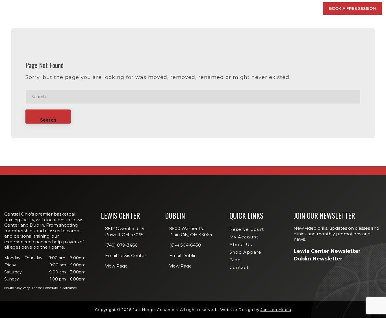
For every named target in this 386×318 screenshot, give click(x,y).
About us (240, 244)
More (301, 8)
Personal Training (231, 81)
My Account (270, 8)
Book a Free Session (352, 8)
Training (193, 8)
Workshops (224, 65)
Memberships (123, 8)
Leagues (220, 73)
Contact (239, 267)
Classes (158, 8)
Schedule (229, 8)
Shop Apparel (246, 252)
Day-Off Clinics (227, 57)
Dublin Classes (297, 49)
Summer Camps (226, 89)
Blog (235, 259)
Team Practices (227, 98)
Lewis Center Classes (233, 49)
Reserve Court (246, 229)
